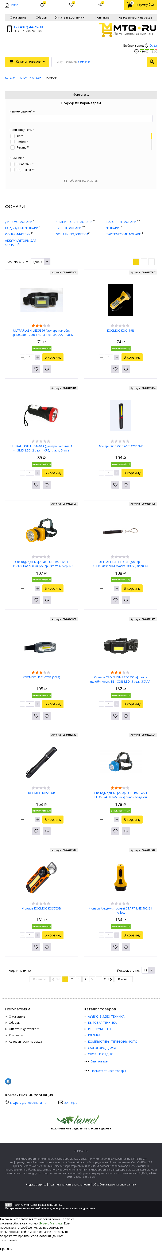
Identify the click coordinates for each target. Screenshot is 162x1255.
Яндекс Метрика (36, 1184)
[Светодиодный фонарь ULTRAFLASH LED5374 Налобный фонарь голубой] (121, 762)
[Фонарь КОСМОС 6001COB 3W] (121, 415)
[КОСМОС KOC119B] (121, 299)
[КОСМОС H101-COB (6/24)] (41, 646)
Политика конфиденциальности (69, 1184)
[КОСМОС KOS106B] (41, 762)
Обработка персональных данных (114, 1184)
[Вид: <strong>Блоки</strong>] (136, 262)
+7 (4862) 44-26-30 (28, 27)
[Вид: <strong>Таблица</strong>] (151, 262)
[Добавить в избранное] (36, 369)
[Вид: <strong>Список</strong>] (144, 262)
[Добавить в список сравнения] (47, 369)
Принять (6, 1249)
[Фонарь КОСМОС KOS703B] (41, 877)
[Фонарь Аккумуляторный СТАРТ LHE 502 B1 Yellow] (121, 877)
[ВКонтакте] (8, 1081)
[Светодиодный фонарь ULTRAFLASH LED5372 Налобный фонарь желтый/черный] (41, 531)
